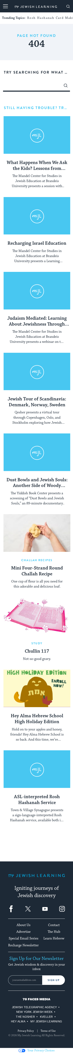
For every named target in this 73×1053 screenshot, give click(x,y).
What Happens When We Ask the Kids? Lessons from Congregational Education (37, 166)
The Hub (54, 932)
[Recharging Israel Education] (36, 216)
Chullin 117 (37, 651)
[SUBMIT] (66, 86)
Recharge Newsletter (23, 945)
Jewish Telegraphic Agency (34, 1007)
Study (36, 643)
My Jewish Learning (46, 1021)
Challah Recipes (37, 560)
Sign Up (54, 980)
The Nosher (25, 1016)
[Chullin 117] (36, 616)
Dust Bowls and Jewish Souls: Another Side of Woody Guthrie (37, 483)
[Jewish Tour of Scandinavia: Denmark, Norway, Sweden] (36, 371)
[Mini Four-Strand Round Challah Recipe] (36, 533)
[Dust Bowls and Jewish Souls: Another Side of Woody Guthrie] (36, 452)
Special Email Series (23, 938)
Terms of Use (48, 1031)
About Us (23, 925)
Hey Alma (18, 1021)
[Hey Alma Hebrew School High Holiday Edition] (36, 688)
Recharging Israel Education (37, 243)
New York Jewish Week (34, 1011)
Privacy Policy (26, 1031)
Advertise (23, 932)
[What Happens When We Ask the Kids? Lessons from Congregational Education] (36, 135)
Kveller (46, 1016)
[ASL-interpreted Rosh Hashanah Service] (36, 769)
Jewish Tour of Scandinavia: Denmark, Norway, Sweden (37, 402)
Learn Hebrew (53, 938)
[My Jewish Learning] (36, 879)
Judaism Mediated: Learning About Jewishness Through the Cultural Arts (37, 321)
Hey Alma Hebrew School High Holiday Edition (37, 719)
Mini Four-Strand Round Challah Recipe (37, 571)
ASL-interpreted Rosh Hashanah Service (37, 800)
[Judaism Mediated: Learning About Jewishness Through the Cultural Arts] (36, 291)
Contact (54, 925)
